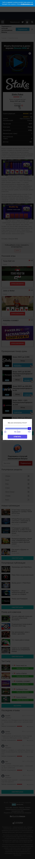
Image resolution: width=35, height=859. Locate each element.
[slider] (29, 428)
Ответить (17, 436)
